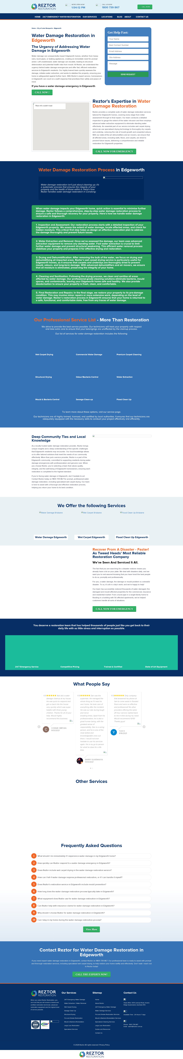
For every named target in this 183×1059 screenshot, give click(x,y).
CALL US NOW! (107, 5)
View (91, 929)
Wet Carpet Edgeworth (91, 537)
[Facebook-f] (32, 1016)
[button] (91, 212)
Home (34, 28)
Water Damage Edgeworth (51, 537)
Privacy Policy (104, 1045)
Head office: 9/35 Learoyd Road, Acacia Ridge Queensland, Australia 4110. (136, 1004)
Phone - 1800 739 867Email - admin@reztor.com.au (133, 1026)
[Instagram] (39, 1016)
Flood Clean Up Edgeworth (132, 537)
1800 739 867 (110, 7)
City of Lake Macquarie (45, 28)
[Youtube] (43, 1016)
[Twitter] (35, 1016)
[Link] (47, 1016)
